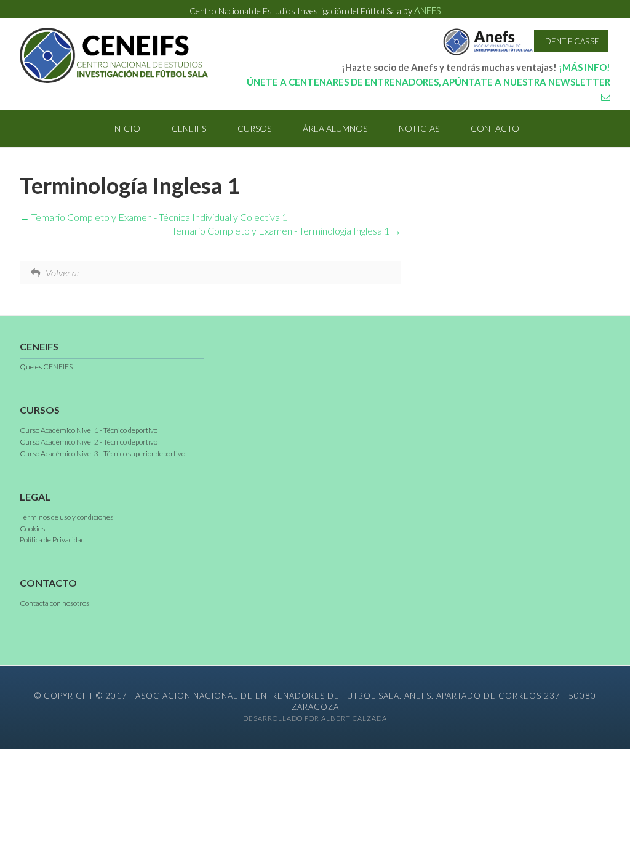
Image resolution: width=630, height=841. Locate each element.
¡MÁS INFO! (584, 67)
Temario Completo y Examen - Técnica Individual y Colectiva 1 (158, 217)
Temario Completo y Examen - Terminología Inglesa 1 (281, 230)
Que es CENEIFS (46, 366)
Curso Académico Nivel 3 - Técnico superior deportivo (102, 453)
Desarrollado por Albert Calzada (315, 718)
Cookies (32, 528)
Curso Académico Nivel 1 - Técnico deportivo (89, 430)
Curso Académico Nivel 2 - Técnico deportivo (89, 441)
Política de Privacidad (52, 539)
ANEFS (427, 10)
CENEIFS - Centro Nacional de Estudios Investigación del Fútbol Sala (118, 55)
